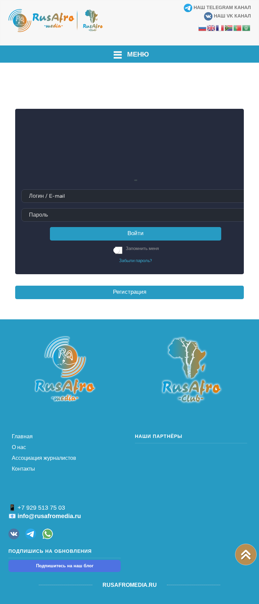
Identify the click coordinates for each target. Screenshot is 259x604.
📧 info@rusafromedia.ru (44, 516)
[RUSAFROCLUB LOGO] (191, 369)
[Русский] (202, 27)
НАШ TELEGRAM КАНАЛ (221, 7)
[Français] (220, 27)
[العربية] (246, 27)
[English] (211, 27)
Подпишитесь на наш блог (64, 565)
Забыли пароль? (135, 260)
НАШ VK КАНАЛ (231, 16)
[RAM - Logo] (64, 368)
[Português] (237, 27)
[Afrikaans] (229, 27)
